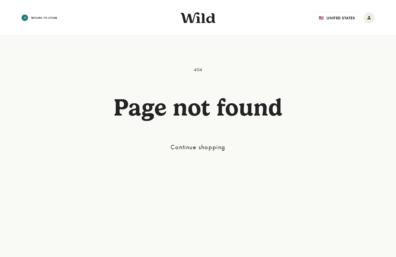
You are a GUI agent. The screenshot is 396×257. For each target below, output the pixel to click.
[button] (336, 18)
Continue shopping (198, 147)
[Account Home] (369, 17)
